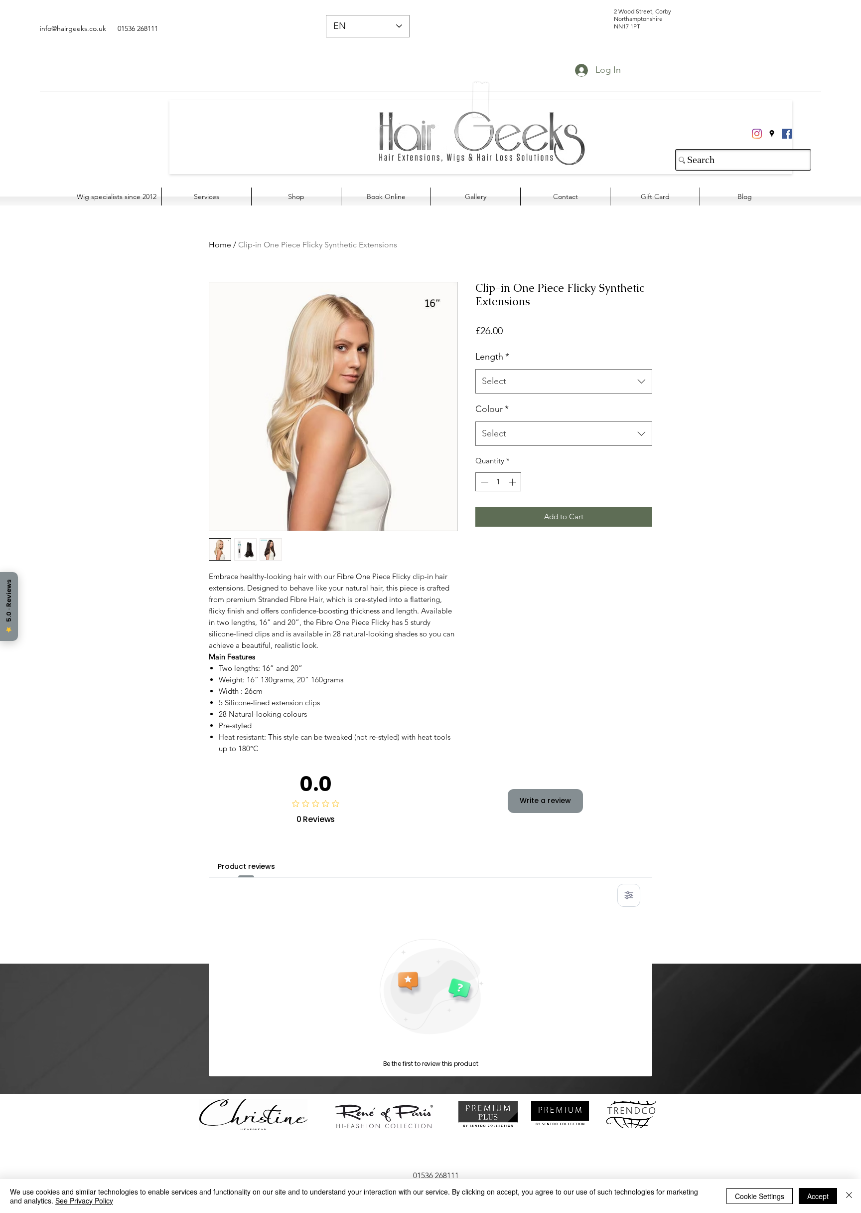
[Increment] (513, 482)
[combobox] (563, 381)
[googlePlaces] (772, 134)
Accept (818, 1196)
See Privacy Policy (84, 1201)
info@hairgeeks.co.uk (73, 28)
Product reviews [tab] (246, 866)
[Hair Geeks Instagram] (757, 134)
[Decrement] (483, 482)
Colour (492, 409)
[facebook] (787, 134)
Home (220, 244)
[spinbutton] (498, 482)
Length (492, 356)
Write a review (545, 801)
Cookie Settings (759, 1196)
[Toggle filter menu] (628, 895)
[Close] (849, 1196)
